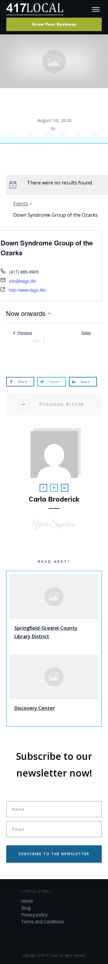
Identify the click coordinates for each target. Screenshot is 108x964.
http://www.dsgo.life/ (27, 290)
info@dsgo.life (22, 281)
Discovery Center (54, 688)
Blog (25, 907)
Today (86, 332)
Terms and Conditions (42, 921)
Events (20, 203)
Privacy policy (34, 914)
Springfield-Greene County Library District (54, 612)
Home (27, 901)
